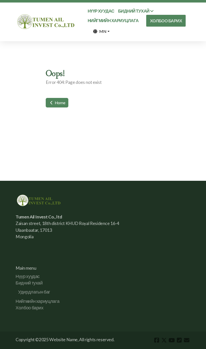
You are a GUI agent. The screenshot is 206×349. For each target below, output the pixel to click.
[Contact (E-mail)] (186, 340)
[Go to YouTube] (171, 340)
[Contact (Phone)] (179, 340)
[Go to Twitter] (164, 340)
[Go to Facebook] (156, 340)
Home (59, 102)
